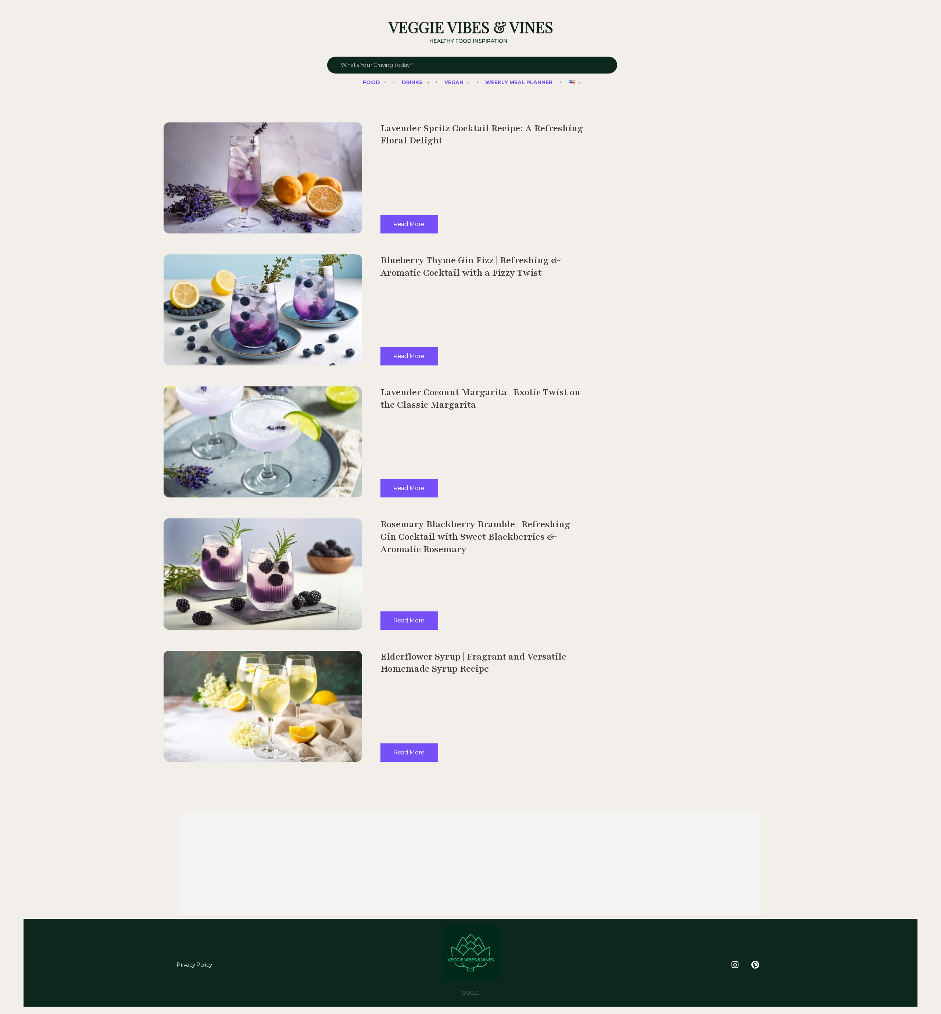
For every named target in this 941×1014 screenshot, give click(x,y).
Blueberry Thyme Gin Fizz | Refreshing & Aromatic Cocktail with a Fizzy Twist (470, 266)
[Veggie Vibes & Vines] (470, 32)
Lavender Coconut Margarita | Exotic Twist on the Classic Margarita (480, 398)
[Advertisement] (402, 864)
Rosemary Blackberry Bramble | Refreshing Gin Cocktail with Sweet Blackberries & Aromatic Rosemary (475, 536)
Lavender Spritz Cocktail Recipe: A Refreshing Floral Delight (481, 134)
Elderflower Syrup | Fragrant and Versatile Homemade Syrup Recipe (473, 662)
